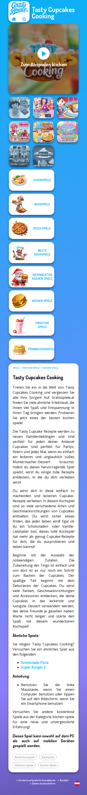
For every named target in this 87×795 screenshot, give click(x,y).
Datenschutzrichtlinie (43, 783)
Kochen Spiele (50, 367)
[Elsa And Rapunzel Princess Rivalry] (43, 107)
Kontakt (64, 780)
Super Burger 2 (33, 667)
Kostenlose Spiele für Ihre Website (37, 780)
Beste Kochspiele (25, 757)
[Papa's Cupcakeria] (43, 156)
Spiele (16, 367)
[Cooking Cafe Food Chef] (19, 156)
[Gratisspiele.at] (13, 19)
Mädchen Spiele (31, 367)
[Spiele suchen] (24, 19)
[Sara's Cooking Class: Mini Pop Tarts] (67, 107)
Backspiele (48, 757)
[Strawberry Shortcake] (19, 131)
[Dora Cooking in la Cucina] (19, 107)
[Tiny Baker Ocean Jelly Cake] (67, 131)
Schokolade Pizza (34, 662)
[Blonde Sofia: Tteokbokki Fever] (43, 131)
